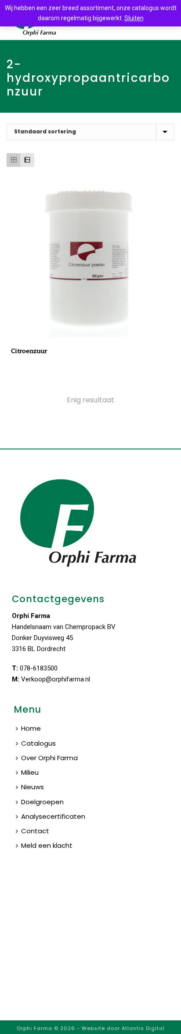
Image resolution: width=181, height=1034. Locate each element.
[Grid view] (13, 160)
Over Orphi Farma (49, 757)
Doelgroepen (42, 801)
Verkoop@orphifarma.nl (55, 679)
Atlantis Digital (143, 1028)
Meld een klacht (46, 845)
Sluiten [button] (134, 18)
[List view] (27, 160)
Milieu (30, 772)
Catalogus (38, 743)
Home (31, 728)
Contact (35, 830)
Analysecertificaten (53, 816)
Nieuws (32, 786)
